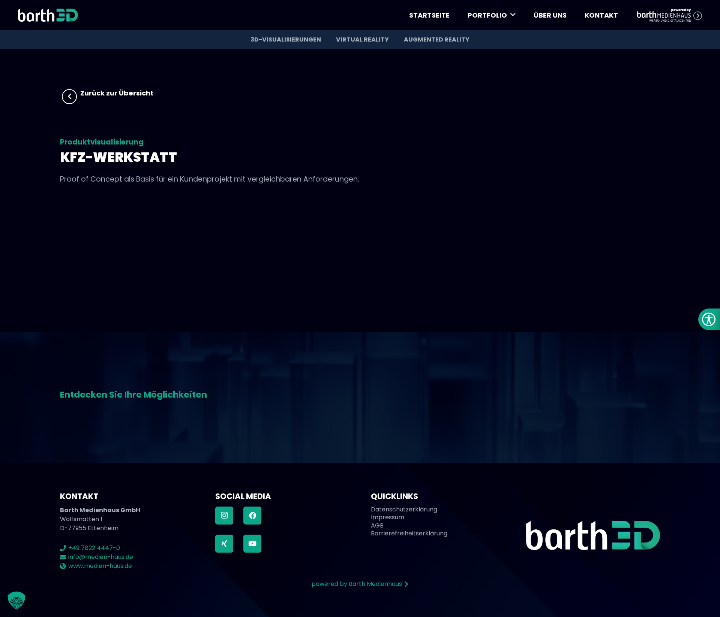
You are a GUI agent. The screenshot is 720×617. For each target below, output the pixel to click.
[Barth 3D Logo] (48, 15)
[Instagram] (224, 516)
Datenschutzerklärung (404, 509)
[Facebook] (252, 516)
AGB (377, 525)
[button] (513, 15)
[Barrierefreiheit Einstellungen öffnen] (709, 319)
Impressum (387, 517)
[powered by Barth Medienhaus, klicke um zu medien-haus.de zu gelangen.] (669, 15)
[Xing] (224, 544)
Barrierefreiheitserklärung (409, 533)
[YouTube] (252, 544)
